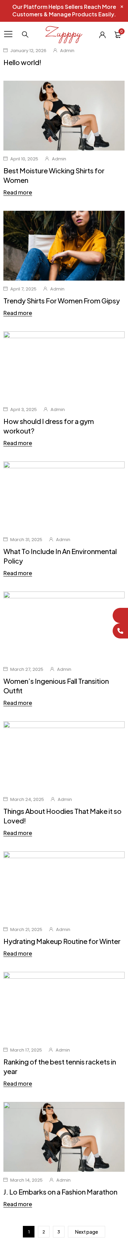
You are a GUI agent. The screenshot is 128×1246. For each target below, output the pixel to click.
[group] (64, 1137)
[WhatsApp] (120, 615)
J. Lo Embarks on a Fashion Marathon (60, 1191)
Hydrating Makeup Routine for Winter (61, 941)
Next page (86, 1232)
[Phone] (120, 630)
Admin (67, 50)
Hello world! (22, 62)
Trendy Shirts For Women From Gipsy (61, 300)
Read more (17, 192)
